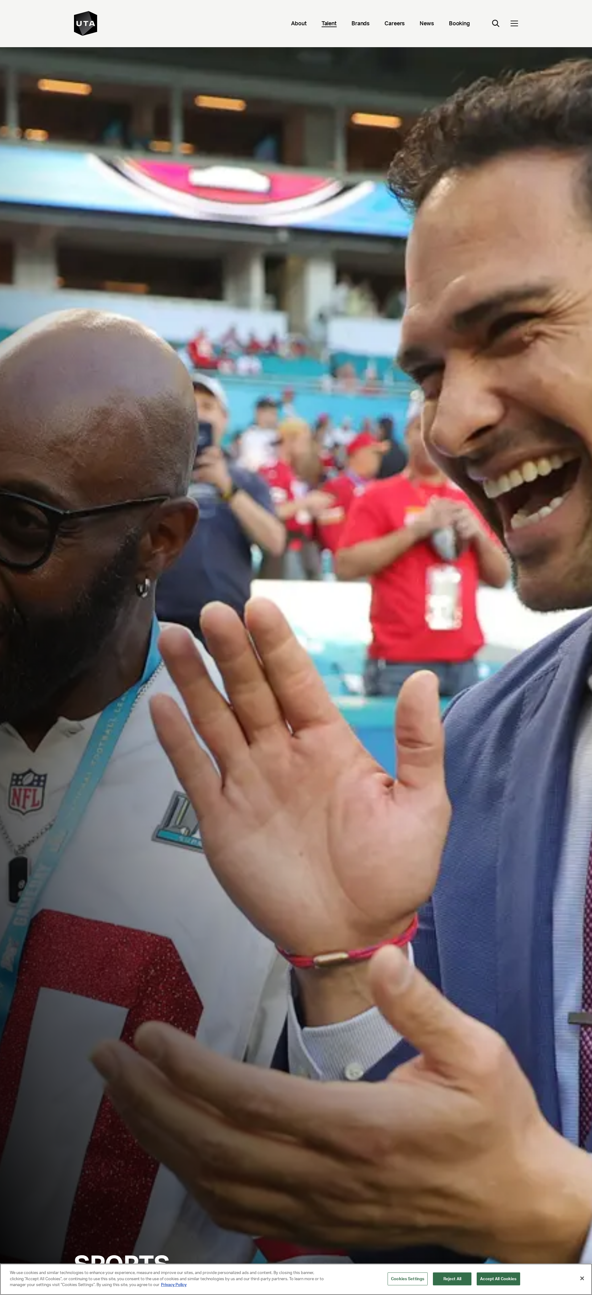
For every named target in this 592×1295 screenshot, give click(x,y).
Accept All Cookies (498, 1278)
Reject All (452, 1278)
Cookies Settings (407, 1278)
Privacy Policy (174, 1284)
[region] (296, 1279)
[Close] (582, 1278)
